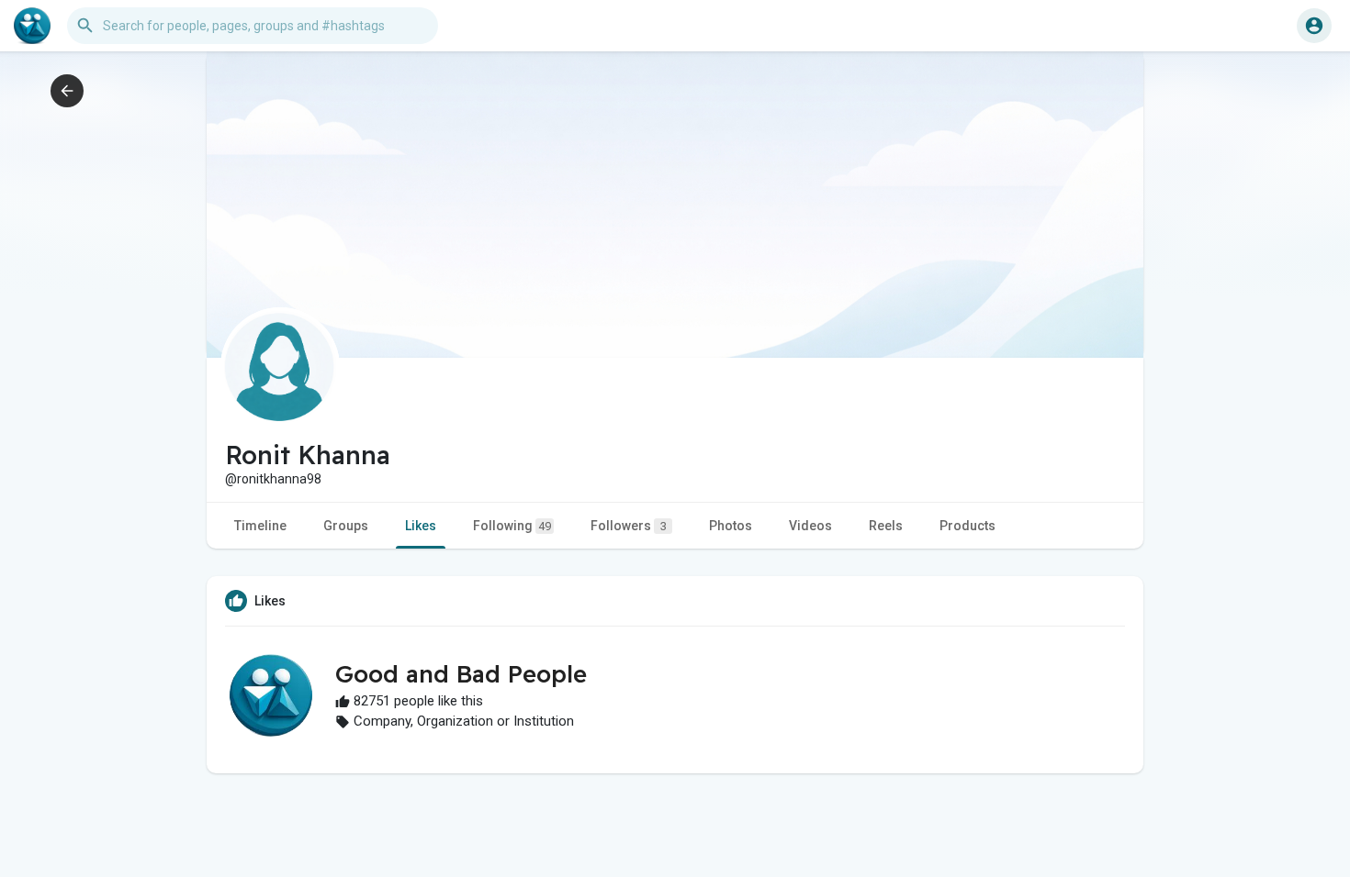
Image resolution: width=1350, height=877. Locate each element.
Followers (629, 525)
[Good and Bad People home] (32, 25)
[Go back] (67, 90)
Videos (810, 525)
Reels (886, 525)
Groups (345, 525)
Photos (730, 525)
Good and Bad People (461, 674)
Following (512, 525)
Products (967, 525)
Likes (420, 525)
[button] (1314, 25)
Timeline (260, 525)
